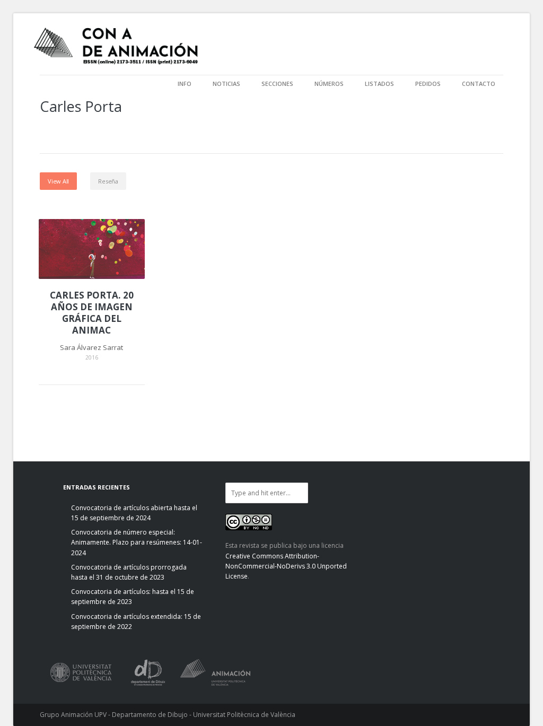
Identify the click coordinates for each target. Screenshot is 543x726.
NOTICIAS (226, 83)
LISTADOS (379, 83)
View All (58, 181)
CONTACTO (478, 83)
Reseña (108, 181)
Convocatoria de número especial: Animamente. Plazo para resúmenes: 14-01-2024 (136, 542)
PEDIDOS (428, 83)
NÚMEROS (329, 83)
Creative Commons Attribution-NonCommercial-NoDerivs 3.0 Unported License (286, 566)
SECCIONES (277, 83)
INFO (184, 83)
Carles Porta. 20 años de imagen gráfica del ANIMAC (92, 313)
